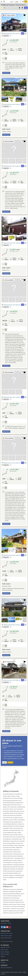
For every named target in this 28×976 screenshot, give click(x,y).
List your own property (7, 941)
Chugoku (7, 952)
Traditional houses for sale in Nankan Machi (12, 304)
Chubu (6, 949)
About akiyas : (6, 923)
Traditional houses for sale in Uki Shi (11, 33)
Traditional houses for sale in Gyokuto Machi (12, 555)
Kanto (2, 949)
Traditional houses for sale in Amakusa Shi (12, 104)
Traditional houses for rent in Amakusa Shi (12, 243)
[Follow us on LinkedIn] (4, 928)
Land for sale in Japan (6, 938)
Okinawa (3, 956)
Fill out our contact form (6, 967)
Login (4, 762)
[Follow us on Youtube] (7, 928)
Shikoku (3, 954)
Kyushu (7, 954)
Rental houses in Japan (6, 935)
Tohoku (8, 947)
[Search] (26, 8)
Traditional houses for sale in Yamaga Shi (12, 397)
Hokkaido (3, 947)
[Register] (25, 1)
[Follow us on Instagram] (10, 928)
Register (10, 762)
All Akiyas (3, 962)
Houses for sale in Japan (6, 933)
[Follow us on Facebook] (2, 928)
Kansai (2, 952)
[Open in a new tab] (10, 35)
